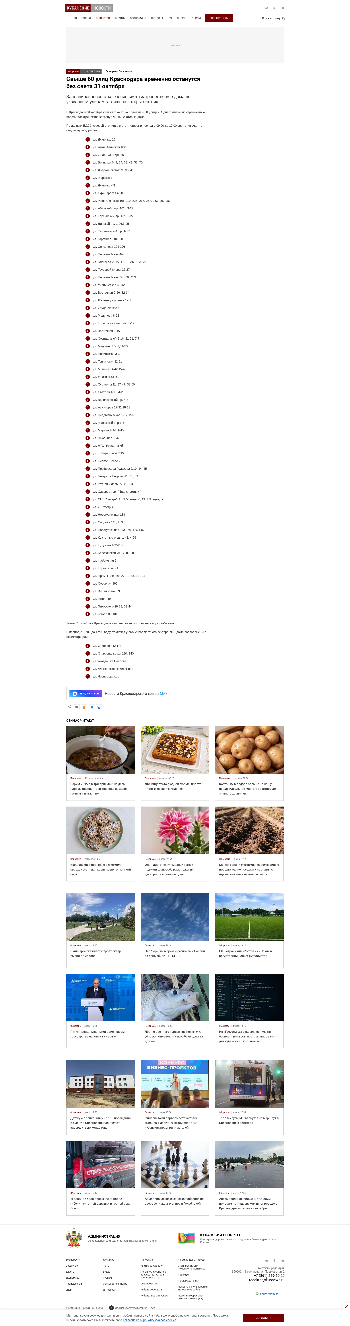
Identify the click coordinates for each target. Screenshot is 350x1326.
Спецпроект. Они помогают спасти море (191, 1267)
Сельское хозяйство (115, 1283)
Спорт (181, 18)
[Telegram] (91, 707)
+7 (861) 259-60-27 (269, 1275)
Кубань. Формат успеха (155, 1295)
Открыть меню (67, 19)
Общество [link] (75, 945)
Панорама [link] (75, 778)
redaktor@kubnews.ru (267, 1280)
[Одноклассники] (84, 707)
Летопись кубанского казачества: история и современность (154, 1274)
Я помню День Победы (191, 1259)
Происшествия (161, 18)
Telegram (282, 8)
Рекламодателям (188, 1280)
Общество (103, 18)
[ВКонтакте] (76, 707)
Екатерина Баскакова (119, 71)
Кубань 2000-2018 (151, 1289)
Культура (108, 1259)
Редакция (184, 1274)
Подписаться (89, 693)
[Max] (99, 707)
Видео (106, 1271)
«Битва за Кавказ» (152, 1265)
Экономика (138, 18)
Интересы (109, 1289)
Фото (106, 1265)
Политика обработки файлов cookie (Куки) (190, 1297)
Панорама (147, 1259)
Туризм (195, 18)
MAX (164, 693)
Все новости (82, 18)
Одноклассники (274, 8)
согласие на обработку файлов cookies (149, 1320)
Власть (120, 18)
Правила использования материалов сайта (193, 1288)
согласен (263, 1318)
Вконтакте (266, 8)
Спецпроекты (218, 18)
